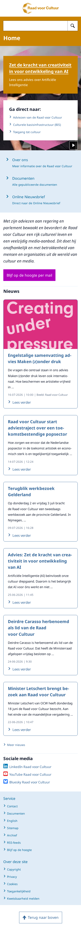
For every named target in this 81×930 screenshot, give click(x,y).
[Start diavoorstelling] (73, 145)
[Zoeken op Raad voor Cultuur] (73, 26)
